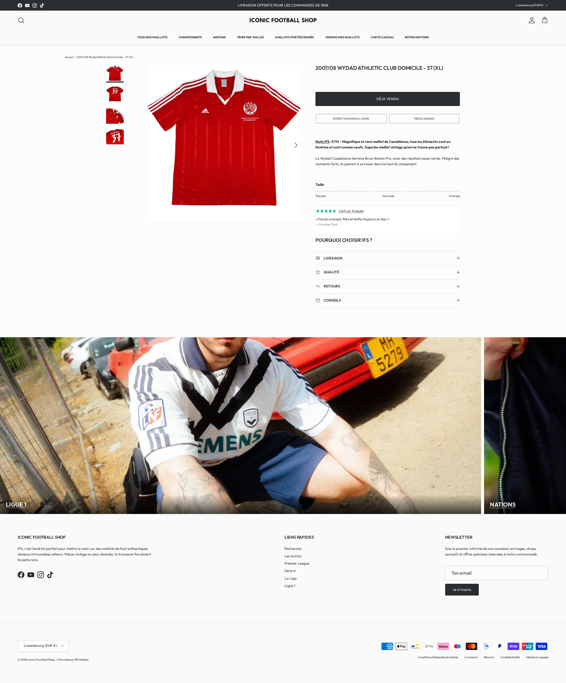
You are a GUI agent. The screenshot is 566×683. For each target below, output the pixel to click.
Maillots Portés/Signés (294, 37)
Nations (219, 37)
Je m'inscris (462, 589)
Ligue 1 (16, 504)
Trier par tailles (250, 37)
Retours (489, 657)
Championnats (190, 37)
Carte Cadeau (382, 37)
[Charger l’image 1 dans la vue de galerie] (224, 142)
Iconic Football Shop (41, 659)
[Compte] (530, 20)
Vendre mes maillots (342, 37)
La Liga (290, 578)
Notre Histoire (417, 37)
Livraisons (471, 657)
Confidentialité (510, 657)
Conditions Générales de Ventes (438, 657)
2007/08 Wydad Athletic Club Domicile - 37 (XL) (105, 56)
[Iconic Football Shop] (283, 20)
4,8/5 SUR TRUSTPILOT (351, 118)
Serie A (290, 570)
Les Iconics (293, 556)
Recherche (292, 548)
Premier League (296, 563)
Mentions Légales (537, 657)
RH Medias (81, 659)
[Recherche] (21, 20)
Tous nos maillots (152, 37)
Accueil (69, 56)
